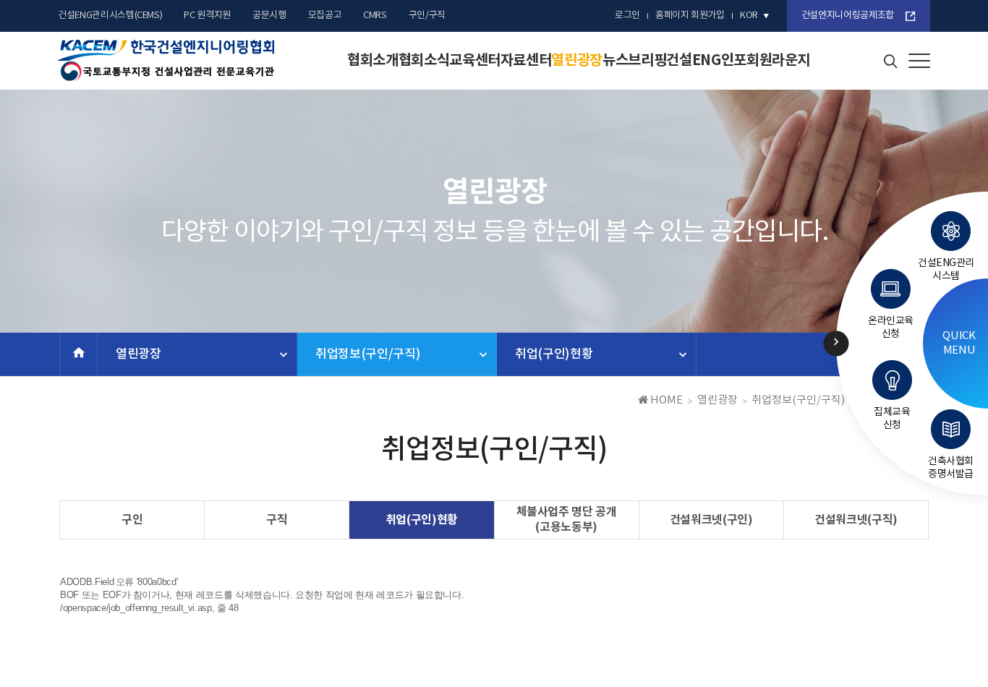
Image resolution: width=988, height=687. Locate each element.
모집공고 (325, 15)
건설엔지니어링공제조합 (847, 15)
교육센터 (475, 60)
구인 (132, 520)
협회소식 (424, 60)
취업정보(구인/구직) (367, 354)
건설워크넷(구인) (711, 520)
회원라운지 (778, 60)
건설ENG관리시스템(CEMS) (110, 15)
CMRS (375, 15)
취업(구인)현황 (553, 354)
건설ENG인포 (706, 60)
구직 (276, 520)
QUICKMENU (958, 343)
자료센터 (526, 60)
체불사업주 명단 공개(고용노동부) (566, 519)
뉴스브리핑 (634, 60)
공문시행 (269, 15)
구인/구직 (427, 15)
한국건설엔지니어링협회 (166, 61)
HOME (665, 400)
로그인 (627, 15)
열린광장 (576, 60)
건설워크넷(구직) (856, 520)
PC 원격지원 (207, 15)
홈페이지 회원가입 (690, 15)
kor (749, 15)
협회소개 (373, 60)
